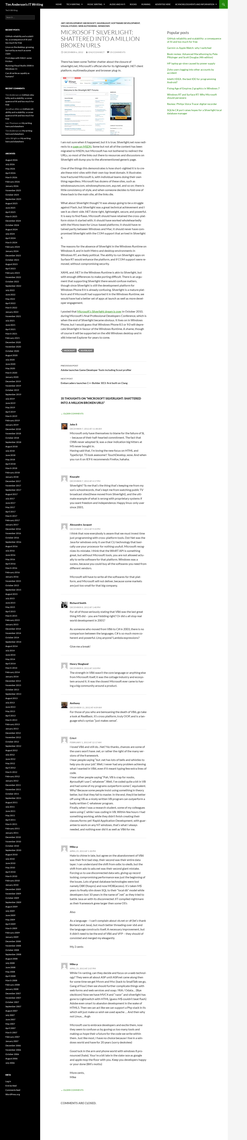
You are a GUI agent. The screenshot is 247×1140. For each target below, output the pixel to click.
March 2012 (11, 772)
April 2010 (10, 872)
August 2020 (11, 355)
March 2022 (11, 307)
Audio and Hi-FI (117, 4)
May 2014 (10, 659)
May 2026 (10, 168)
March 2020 (11, 372)
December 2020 (13, 342)
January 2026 (11, 186)
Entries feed (11, 1085)
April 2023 (10, 268)
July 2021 (10, 320)
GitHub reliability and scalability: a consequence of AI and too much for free (194, 40)
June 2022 (10, 294)
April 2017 (10, 511)
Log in (8, 1081)
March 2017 (11, 516)
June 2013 (10, 707)
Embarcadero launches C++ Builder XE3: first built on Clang (94, 381)
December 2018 (13, 429)
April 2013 (10, 715)
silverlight (103, 23)
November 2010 (13, 841)
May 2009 (10, 919)
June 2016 (10, 555)
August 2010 (11, 854)
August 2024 (11, 229)
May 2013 (10, 711)
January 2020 (11, 377)
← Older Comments (72, 413)
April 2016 (10, 563)
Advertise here (163, 4)
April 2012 (10, 767)
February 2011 (12, 828)
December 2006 (13, 1045)
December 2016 (13, 529)
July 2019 (10, 398)
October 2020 (12, 351)
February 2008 (12, 984)
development (74, 23)
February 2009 (12, 932)
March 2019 (11, 416)
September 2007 (13, 1006)
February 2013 (12, 724)
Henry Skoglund (79, 663)
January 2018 (11, 476)
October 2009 (12, 898)
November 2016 (13, 533)
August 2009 (11, 906)
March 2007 (11, 1032)
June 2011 (10, 811)
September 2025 (13, 199)
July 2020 (10, 359)
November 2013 (13, 685)
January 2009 (11, 937)
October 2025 (12, 194)
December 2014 (13, 628)
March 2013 (11, 720)
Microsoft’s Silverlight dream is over (99, 311)
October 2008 (12, 950)
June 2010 (10, 863)
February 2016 (12, 572)
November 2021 (13, 316)
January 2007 (11, 1041)
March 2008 (11, 980)
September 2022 (13, 286)
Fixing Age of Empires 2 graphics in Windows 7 (193, 88)
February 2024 (12, 246)
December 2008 (13, 941)
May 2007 (10, 1023)
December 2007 (13, 993)
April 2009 (10, 924)
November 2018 (13, 433)
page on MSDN (82, 146)
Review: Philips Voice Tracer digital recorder (192, 103)
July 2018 (10, 450)
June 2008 (10, 967)
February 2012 (12, 776)
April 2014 (10, 663)
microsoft (89, 23)
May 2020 (10, 368)
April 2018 (10, 463)
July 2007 (10, 1015)
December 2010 (13, 837)
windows (104, 26)
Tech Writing (73, 4)
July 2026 (10, 164)
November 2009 (13, 893)
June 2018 (10, 455)
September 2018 (13, 442)
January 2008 (11, 989)
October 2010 (12, 845)
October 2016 (12, 537)
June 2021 (10, 325)
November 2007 (13, 997)
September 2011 (13, 798)
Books (133, 4)
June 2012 (10, 759)
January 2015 (11, 624)
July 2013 (10, 702)
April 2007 (10, 1028)
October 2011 (12, 793)
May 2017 (10, 507)
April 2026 (10, 173)
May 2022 (10, 299)
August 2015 (11, 594)
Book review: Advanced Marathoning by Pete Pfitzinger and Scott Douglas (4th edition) (192, 55)
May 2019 (10, 407)
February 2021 (12, 338)
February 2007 (12, 1036)
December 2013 (13, 681)
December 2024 (13, 220)
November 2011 (13, 789)
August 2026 (11, 160)
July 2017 (10, 498)
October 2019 (12, 390)
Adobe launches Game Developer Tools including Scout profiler (96, 367)
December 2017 (13, 481)
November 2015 (13, 581)
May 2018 (10, 459)
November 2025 (13, 190)
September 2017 (13, 490)
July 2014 (10, 650)
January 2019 (11, 424)
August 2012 (11, 750)
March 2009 (11, 928)
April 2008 (10, 976)
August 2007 (11, 1010)
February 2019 (12, 420)
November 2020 (13, 346)
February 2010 (12, 880)
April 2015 (10, 611)
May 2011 (10, 815)
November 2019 (13, 385)
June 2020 (10, 364)
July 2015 (10, 598)
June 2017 (10, 503)
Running (145, 4)
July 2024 (10, 233)
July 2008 (10, 963)
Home (59, 4)
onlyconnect (96, 52)
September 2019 (13, 394)
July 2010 (10, 858)
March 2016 (11, 568)
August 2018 (11, 446)
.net (63, 23)
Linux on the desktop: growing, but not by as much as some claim (19, 50)
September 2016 (13, 542)
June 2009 (10, 915)
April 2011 (10, 819)
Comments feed (12, 1090)
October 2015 (12, 585)
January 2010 (11, 885)
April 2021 (10, 329)
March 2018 (11, 468)
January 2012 (11, 780)
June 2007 (10, 1019)
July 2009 (10, 911)
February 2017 (12, 520)
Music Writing (94, 4)
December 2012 (13, 733)
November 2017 (13, 485)
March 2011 (11, 824)
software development (125, 23)
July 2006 (10, 1063)
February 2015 (12, 620)
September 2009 (13, 902)
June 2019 (10, 403)
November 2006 (13, 1049)
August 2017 (11, 494)
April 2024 (10, 238)
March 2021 (11, 333)
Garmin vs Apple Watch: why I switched (189, 47)
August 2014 (11, 646)
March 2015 (11, 615)
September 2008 (13, 954)
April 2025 (10, 212)
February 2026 (12, 181)
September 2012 (13, 746)
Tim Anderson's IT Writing (24, 4)
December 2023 (13, 255)
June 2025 (10, 207)
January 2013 (11, 728)
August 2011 (11, 802)
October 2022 (12, 281)
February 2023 (12, 272)
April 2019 (10, 411)
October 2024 (12, 225)
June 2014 (10, 654)
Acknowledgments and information (194, 4)
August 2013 (11, 698)
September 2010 (13, 850)
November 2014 (13, 633)
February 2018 (12, 472)
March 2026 (11, 177)
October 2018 (12, 437)
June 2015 (10, 602)
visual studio (69, 26)
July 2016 (10, 550)
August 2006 (11, 1058)
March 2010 (11, 876)
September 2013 (13, 694)
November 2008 (13, 945)
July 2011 (10, 806)
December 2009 (13, 889)
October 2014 (12, 637)
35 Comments (117, 52)
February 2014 (12, 672)
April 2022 (10, 303)
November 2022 (13, 277)
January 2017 (11, 524)
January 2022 (11, 312)
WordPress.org (12, 1094)
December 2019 (13, 381)
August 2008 (11, 958)
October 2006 (12, 1054)
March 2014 (11, 667)
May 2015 (10, 607)
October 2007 (12, 1002)
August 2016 (11, 546)
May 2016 (10, 559)
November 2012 (13, 737)
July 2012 (10, 754)
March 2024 (11, 242)
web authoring (87, 26)
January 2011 (11, 832)
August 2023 (11, 264)
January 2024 (11, 251)
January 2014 (11, 676)
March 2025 (11, 216)
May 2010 (10, 867)
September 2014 (13, 641)
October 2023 (12, 259)
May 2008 (10, 971)
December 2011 (13, 785)
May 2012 (10, 763)
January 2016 (11, 576)
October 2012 (12, 741)
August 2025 (11, 203)
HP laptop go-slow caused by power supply (191, 63)
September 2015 (13, 589)
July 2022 (10, 290)
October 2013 (12, 689)
